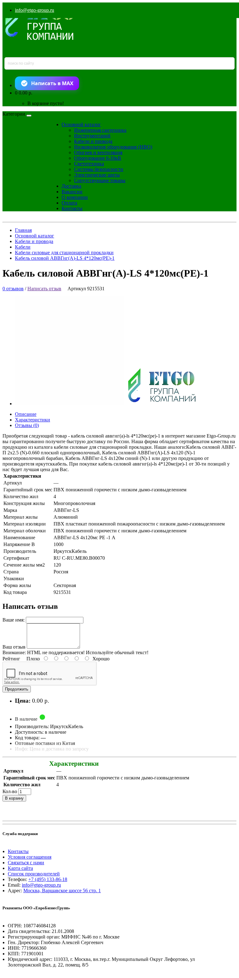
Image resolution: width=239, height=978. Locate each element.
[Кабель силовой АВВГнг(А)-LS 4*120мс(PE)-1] (110, 403)
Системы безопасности (98, 169)
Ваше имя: (13, 619)
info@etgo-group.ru (34, 10)
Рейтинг (11, 658)
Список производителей (34, 873)
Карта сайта (20, 868)
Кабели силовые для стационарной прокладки (64, 252)
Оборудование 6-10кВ (97, 158)
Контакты (72, 208)
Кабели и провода (93, 141)
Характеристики (32, 419)
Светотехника (89, 163)
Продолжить (16, 689)
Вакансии (72, 191)
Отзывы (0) (27, 425)
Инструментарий (92, 135)
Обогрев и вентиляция (98, 152)
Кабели (22, 247)
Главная (23, 230)
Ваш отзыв (14, 647)
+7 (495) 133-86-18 (47, 879)
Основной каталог (81, 124)
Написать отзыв (44, 288)
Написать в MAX (52, 83)
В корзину (14, 798)
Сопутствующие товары (99, 180)
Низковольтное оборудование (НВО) (113, 146)
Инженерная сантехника (100, 130)
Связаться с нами (26, 862)
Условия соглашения (29, 857)
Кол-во (9, 791)
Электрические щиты (97, 174)
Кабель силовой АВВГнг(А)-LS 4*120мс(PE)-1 (65, 258)
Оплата (69, 202)
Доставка (71, 186)
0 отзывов (13, 288)
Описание (25, 414)
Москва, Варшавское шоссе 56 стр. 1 (62, 890)
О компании (75, 197)
